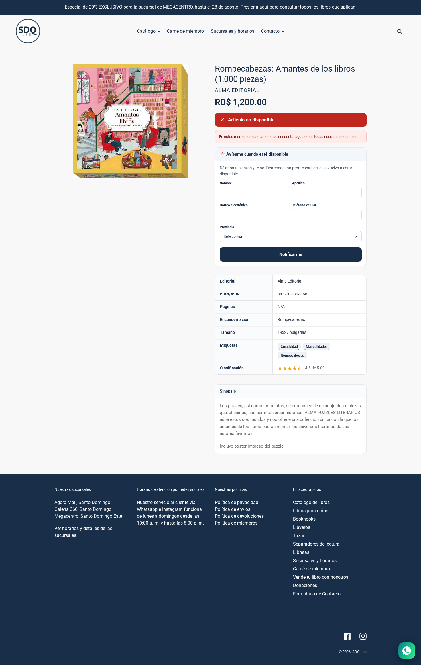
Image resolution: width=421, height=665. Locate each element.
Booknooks (304, 519)
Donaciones (305, 585)
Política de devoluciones (239, 516)
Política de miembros (236, 523)
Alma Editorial (237, 90)
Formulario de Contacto (317, 594)
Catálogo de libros (311, 502)
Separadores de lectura (316, 544)
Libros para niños (310, 510)
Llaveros (301, 527)
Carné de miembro (311, 569)
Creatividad (289, 346)
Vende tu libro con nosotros (320, 577)
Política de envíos (232, 509)
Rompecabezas (292, 355)
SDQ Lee (359, 652)
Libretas (301, 552)
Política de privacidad (236, 502)
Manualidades (316, 346)
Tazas (299, 535)
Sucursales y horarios (315, 560)
